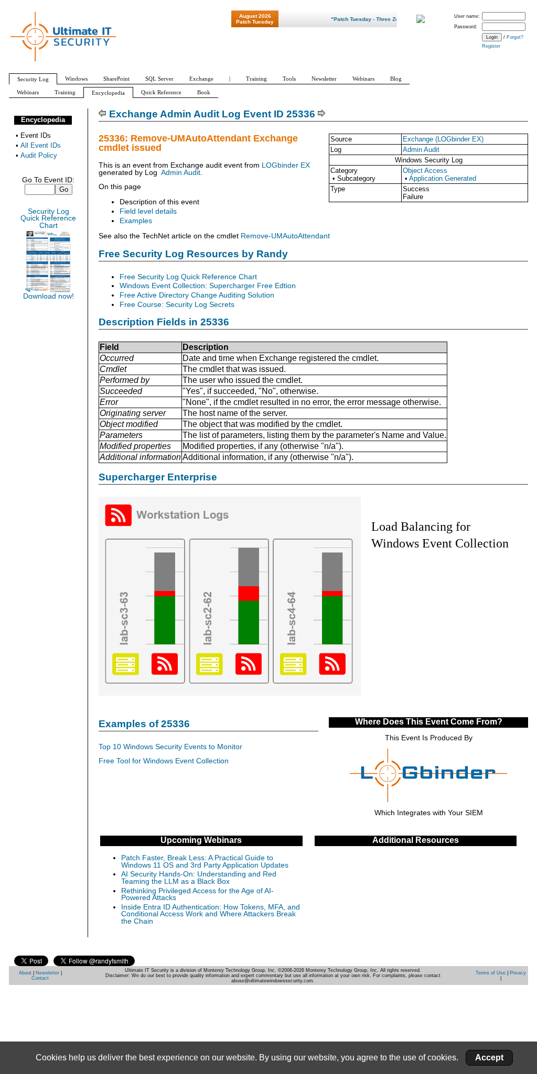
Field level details (148, 211)
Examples (136, 221)
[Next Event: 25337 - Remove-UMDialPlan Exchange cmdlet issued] (322, 113)
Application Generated (442, 178)
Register (491, 46)
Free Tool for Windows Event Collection (164, 761)
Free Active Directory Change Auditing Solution (197, 295)
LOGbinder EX (286, 165)
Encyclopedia (43, 120)
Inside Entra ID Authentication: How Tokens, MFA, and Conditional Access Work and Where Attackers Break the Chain (210, 914)
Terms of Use (491, 973)
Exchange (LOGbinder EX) (443, 139)
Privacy (518, 973)
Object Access (425, 170)
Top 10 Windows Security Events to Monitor (170, 747)
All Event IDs (40, 145)
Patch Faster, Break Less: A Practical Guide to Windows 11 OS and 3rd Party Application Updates (204, 861)
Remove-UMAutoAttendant (285, 236)
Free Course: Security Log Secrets (177, 305)
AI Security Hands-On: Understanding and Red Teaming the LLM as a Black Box (198, 877)
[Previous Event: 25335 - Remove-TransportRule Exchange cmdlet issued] (102, 113)
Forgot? (515, 37)
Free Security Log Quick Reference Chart (188, 277)
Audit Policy (38, 155)
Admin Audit (421, 150)
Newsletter (47, 973)
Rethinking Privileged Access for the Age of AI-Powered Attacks (197, 894)
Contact (40, 978)
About (25, 973)
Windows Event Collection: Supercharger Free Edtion (208, 286)
